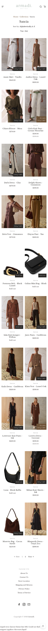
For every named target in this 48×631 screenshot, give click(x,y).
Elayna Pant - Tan (36, 234)
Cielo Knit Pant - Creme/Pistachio (35, 129)
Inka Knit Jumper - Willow (12, 336)
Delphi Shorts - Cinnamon (36, 184)
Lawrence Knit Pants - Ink (12, 437)
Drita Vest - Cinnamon (12, 234)
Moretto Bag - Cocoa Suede (12, 542)
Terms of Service (24, 593)
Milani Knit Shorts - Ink (35, 491)
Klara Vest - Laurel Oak (35, 386)
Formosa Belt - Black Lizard (12, 284)
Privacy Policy (24, 589)
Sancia (12, 74)
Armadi (31, 617)
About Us (24, 573)
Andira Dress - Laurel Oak (36, 78)
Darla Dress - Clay (12, 183)
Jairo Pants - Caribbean (35, 335)
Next (30, 557)
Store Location (24, 581)
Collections (24, 17)
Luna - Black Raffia (12, 490)
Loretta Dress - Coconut (36, 437)
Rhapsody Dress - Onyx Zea (35, 542)
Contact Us (24, 577)
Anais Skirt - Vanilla (12, 77)
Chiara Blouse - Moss (12, 128)
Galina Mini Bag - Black (35, 283)
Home (15, 17)
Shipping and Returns (24, 585)
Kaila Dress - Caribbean (12, 386)
